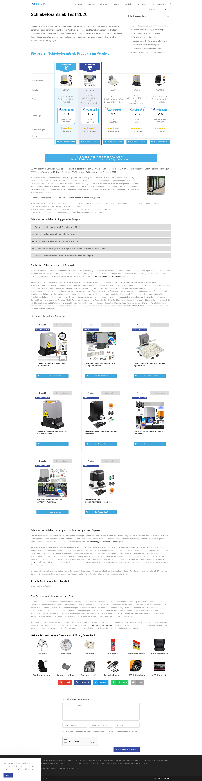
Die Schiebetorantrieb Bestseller (145, 37)
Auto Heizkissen (159, 653)
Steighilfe (43, 653)
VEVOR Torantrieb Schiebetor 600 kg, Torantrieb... (51, 364)
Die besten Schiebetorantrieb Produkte (147, 33)
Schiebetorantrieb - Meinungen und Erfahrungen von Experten (151, 41)
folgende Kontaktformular (102, 625)
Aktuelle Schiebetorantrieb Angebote (146, 45)
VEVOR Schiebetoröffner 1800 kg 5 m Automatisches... (51, 432)
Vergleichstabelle (40, 562)
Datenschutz (167, 778)
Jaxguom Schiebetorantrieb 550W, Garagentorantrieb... (100, 364)
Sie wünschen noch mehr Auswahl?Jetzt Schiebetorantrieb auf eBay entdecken (101, 158)
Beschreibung (62, 325)
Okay (8, 775)
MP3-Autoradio (159, 675)
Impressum (157, 778)
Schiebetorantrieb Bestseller (134, 306)
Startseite (152, 9)
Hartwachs (66, 653)
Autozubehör (89, 635)
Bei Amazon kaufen (67, 142)
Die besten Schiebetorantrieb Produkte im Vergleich (151, 26)
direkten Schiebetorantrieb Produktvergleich (110, 276)
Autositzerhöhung (66, 675)
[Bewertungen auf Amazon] (66, 128)
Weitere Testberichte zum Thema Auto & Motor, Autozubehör (151, 52)
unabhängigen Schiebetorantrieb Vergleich (106, 541)
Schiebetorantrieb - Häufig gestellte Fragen (149, 30)
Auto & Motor (161, 9)
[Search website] (170, 4)
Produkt (42, 325)
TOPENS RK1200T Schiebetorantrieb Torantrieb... (98, 501)
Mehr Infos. (29, 769)
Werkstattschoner (42, 675)
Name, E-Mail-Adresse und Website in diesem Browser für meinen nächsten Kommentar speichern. (100, 731)
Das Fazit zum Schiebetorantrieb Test (147, 48)
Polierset (89, 653)
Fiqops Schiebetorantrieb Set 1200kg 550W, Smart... (49, 501)
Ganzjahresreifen (89, 675)
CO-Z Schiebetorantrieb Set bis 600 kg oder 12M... (149, 364)
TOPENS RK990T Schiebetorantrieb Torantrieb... (101, 432)
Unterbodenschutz (136, 653)
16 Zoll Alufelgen (136, 675)
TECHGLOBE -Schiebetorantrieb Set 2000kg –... (148, 432)
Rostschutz (113, 653)
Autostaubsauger (113, 675)
